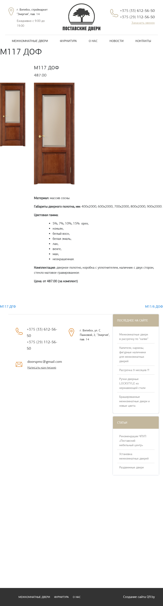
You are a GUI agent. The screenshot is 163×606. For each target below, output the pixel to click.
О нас (93, 41)
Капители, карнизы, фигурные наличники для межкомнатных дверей (132, 354)
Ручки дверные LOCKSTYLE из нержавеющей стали (132, 383)
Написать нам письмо (41, 367)
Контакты (143, 41)
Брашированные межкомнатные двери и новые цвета (134, 401)
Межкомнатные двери (30, 41)
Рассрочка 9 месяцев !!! (134, 370)
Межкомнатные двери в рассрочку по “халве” (133, 337)
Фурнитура (68, 41)
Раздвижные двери (131, 467)
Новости (117, 41)
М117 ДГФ (8, 306)
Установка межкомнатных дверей (134, 456)
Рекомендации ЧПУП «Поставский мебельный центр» (132, 440)
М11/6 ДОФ (154, 306)
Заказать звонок (143, 23)
